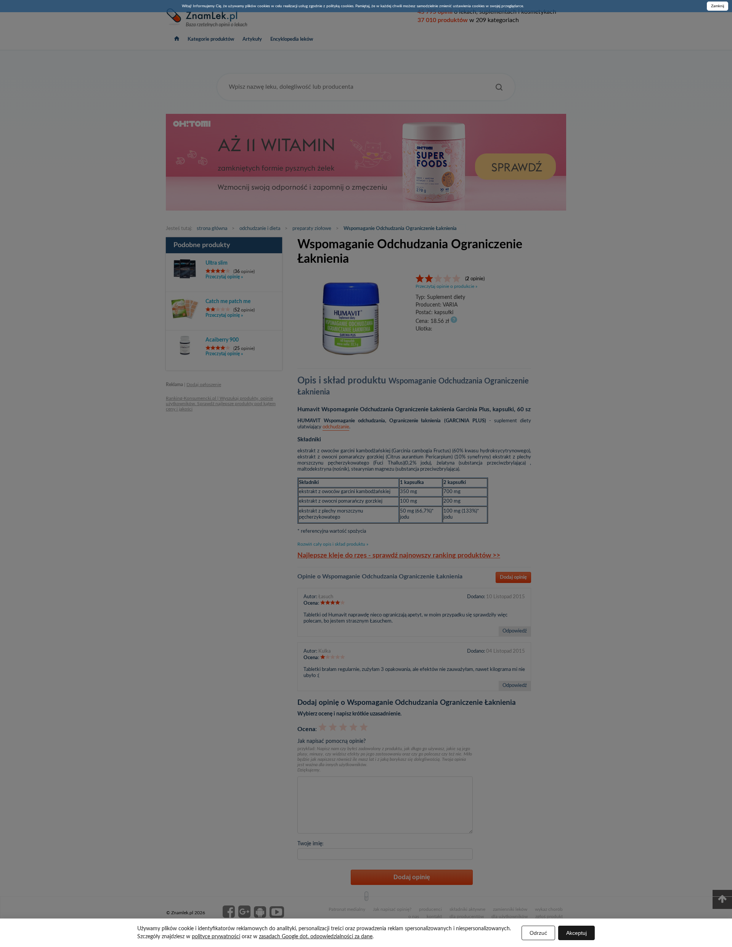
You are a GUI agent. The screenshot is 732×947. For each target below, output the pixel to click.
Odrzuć (538, 933)
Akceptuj (576, 933)
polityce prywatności (216, 936)
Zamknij (717, 6)
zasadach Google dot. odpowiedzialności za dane (315, 936)
